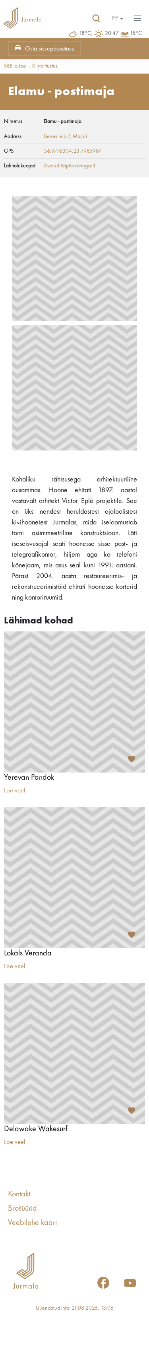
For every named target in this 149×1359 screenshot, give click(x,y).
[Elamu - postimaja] (74, 258)
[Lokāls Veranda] (74, 877)
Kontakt (19, 1194)
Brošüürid (22, 1209)
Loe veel (14, 791)
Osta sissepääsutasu (49, 49)
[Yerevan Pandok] (74, 702)
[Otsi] (96, 18)
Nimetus (13, 121)
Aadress (12, 136)
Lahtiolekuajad (19, 166)
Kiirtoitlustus (45, 66)
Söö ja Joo (15, 66)
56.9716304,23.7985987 (73, 151)
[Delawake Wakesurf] (74, 1053)
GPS (9, 151)
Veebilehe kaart (32, 1223)
